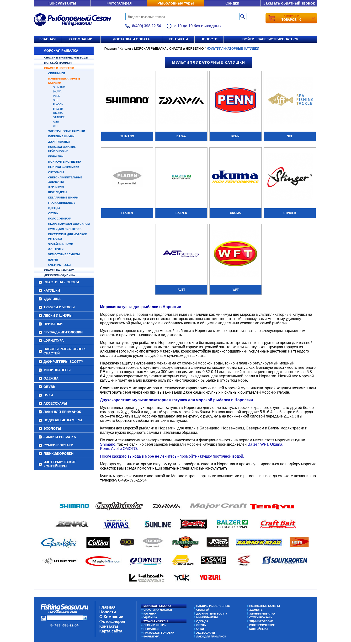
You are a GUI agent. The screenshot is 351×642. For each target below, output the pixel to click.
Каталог (125, 48)
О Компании (111, 617)
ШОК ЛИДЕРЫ (57, 192)
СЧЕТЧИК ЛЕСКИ (59, 264)
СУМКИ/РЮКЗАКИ (58, 445)
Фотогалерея (119, 3)
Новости (209, 39)
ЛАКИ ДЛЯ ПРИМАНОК (62, 412)
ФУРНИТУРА (56, 187)
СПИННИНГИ (56, 73)
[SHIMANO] (127, 101)
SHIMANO (59, 87)
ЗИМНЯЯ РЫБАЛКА (59, 437)
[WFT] (235, 254)
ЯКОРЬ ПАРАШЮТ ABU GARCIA (69, 223)
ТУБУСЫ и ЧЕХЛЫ (59, 307)
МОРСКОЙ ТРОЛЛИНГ (58, 62)
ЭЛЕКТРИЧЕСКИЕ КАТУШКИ (66, 131)
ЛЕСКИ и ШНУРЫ (58, 315)
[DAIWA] (181, 101)
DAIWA (57, 91)
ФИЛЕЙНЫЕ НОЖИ (60, 243)
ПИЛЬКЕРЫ (56, 156)
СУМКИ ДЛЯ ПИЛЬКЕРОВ (64, 229)
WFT (56, 125)
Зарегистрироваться (278, 39)
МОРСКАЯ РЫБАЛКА (60, 51)
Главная (47, 39)
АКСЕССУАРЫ (55, 403)
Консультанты (62, 3)
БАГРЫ (53, 259)
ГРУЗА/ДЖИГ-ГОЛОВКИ (63, 332)
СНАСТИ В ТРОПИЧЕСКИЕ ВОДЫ (66, 57)
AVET (56, 121)
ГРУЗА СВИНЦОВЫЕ (61, 202)
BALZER (58, 108)
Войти (248, 39)
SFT (55, 100)
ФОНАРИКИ (56, 249)
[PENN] (235, 101)
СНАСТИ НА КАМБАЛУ (59, 270)
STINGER (59, 117)
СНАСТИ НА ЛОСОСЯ (61, 282)
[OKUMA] (235, 177)
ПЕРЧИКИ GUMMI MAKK (63, 167)
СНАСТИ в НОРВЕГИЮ (59, 68)
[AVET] (181, 254)
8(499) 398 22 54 (146, 26)
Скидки (232, 3)
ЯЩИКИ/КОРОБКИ (58, 453)
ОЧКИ (48, 395)
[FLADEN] (127, 177)
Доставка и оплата (131, 39)
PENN (56, 95)
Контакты (178, 39)
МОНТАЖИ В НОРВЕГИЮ (64, 161)
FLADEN (58, 104)
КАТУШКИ (51, 290)
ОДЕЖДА (54, 208)
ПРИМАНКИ (53, 324)
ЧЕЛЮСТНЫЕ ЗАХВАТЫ (64, 254)
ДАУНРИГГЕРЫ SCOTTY (63, 362)
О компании (80, 39)
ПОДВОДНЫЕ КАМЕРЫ (62, 420)
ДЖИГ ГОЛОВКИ (59, 141)
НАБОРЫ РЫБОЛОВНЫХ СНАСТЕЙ (64, 351)
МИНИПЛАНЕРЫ (57, 370)
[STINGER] (290, 177)
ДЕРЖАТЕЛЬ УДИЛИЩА (59, 275)
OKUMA (58, 113)
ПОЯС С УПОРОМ (59, 218)
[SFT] (290, 101)
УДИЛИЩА (52, 299)
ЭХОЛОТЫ (52, 428)
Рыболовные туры (175, 3)
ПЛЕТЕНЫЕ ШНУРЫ (61, 136)
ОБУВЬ (53, 213)
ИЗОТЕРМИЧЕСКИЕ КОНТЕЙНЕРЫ (59, 464)
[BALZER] (181, 177)
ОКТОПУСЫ (56, 172)
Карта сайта (110, 631)
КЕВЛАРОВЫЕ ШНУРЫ (63, 197)
